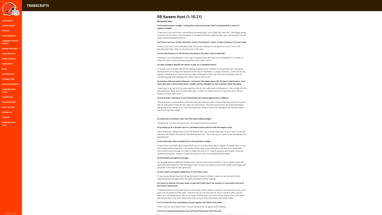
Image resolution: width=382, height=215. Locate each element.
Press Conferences (10, 84)
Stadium (5, 117)
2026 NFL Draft (8, 25)
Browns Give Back (10, 48)
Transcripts (7, 64)
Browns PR (7, 112)
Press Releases (9, 35)
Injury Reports (9, 53)
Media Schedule (9, 58)
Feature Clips (8, 74)
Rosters (5, 30)
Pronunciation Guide (8, 90)
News (4, 69)
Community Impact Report (10, 42)
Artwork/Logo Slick (8, 123)
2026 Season (7, 20)
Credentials (7, 97)
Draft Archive (8, 107)
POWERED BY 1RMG (11, 213)
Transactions (8, 79)
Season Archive (9, 102)
